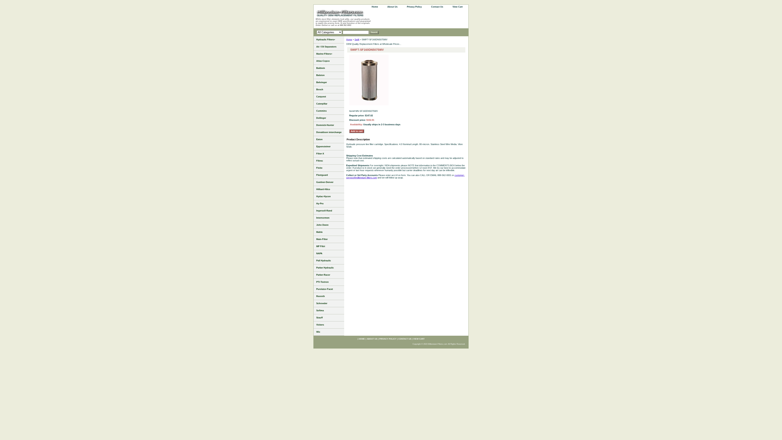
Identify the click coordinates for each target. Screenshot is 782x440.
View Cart (458, 7)
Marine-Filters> (324, 54)
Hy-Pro (320, 203)
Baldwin (320, 68)
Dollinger (321, 118)
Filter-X (320, 153)
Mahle (319, 232)
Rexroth (320, 296)
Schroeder (321, 303)
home (375, 7)
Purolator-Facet (324, 289)
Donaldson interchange (329, 132)
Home (349, 39)
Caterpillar (321, 103)
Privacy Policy (414, 7)
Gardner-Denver (324, 182)
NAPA (319, 253)
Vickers (320, 324)
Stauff (319, 317)
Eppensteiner (323, 146)
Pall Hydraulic (323, 260)
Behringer (321, 82)
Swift (357, 39)
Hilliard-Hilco (323, 189)
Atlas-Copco (323, 61)
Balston (320, 75)
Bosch (319, 89)
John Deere (322, 225)
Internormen (322, 218)
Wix (318, 332)
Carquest (321, 96)
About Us (392, 7)
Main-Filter (322, 239)
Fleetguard (322, 175)
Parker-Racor (323, 275)
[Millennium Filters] (344, 13)
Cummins (321, 111)
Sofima (320, 310)
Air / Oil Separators (326, 46)
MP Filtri (320, 246)
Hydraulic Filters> (325, 39)
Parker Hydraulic (325, 267)
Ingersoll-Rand (324, 210)
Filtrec (319, 161)
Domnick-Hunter (325, 125)
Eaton (319, 139)
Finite (319, 168)
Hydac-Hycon (323, 196)
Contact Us (437, 7)
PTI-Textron (322, 282)
